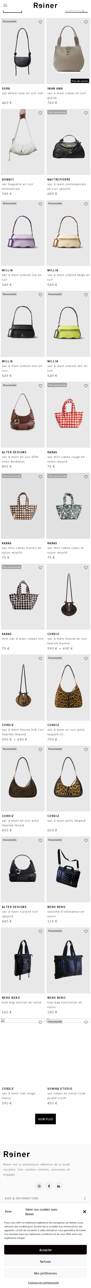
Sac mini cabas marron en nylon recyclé (22, 550)
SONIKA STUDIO (60, 1088)
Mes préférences (45, 1273)
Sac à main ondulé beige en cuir (68, 277)
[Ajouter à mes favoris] (40, 22)
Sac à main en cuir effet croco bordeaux (20, 459)
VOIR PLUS (45, 1119)
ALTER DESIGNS (14, 452)
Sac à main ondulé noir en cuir (22, 368)
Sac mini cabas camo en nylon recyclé (65, 550)
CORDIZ (53, 634)
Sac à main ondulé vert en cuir (67, 368)
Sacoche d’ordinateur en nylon (66, 913)
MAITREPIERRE (59, 179)
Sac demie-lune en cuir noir (23, 93)
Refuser (45, 1261)
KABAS (52, 452)
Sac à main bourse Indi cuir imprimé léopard (23, 731)
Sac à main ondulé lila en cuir (22, 277)
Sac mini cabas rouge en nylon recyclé (66, 459)
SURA (6, 88)
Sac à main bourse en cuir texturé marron (67, 640)
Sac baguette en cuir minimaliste (17, 186)
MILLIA (7, 270)
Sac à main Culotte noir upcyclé (20, 913)
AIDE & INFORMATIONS (22, 1198)
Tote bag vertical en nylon (22, 1002)
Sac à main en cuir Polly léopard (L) (66, 731)
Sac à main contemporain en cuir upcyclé (67, 186)
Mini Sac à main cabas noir (23, 638)
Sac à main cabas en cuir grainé (66, 95)
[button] (85, 1212)
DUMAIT (8, 179)
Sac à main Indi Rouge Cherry (19, 1095)
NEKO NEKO (56, 907)
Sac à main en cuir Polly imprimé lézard (20, 822)
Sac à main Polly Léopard (66, 820)
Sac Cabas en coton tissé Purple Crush (66, 1095)
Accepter (45, 1250)
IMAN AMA (55, 88)
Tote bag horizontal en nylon (64, 1004)
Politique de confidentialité (43, 1282)
